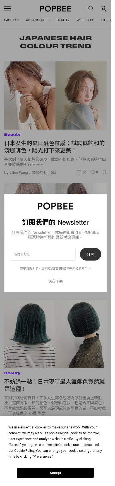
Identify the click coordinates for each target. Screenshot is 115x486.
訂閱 (90, 254)
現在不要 (55, 281)
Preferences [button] (42, 456)
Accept (55, 473)
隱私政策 (81, 268)
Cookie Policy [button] (24, 451)
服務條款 (66, 268)
